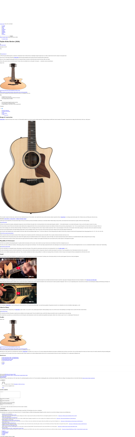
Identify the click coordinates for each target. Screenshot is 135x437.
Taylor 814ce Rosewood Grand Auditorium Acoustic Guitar (10, 90)
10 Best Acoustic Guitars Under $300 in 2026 (9, 425)
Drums (3, 30)
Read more (67, 415)
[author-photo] (3, 376)
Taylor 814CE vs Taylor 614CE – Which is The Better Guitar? (15, 218)
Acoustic (3, 25)
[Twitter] (5, 50)
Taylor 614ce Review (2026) (7, 360)
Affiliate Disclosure (5, 431)
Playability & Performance (6, 111)
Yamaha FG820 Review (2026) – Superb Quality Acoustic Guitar (12, 428)
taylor (3, 363)
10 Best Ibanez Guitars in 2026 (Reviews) (9, 422)
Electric (3, 26)
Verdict (3, 114)
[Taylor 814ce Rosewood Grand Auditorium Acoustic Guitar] (13, 89)
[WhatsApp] (13, 50)
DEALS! (3, 34)
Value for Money (4, 113)
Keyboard (3, 29)
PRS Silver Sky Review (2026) (10, 374)
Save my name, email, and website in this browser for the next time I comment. (14, 406)
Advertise (3, 433)
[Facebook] (1, 50)
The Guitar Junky (3, 377)
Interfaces (3, 32)
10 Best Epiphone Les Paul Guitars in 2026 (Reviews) (11, 420)
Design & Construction (5, 110)
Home (1, 37)
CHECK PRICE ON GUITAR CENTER (20, 92)
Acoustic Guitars (5, 37)
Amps (3, 28)
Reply (3, 387)
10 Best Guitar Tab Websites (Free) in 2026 (9, 414)
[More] (17, 50)
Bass (3, 27)
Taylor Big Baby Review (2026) (7, 359)
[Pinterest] (9, 50)
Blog (3, 33)
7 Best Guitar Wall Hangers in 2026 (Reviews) (9, 417)
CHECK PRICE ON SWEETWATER (6, 92)
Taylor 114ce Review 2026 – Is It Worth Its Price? (10, 358)
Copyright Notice (5, 432)
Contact (3, 434)
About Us (3, 430)
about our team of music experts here (88, 378)
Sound (3, 112)
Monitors (3, 31)
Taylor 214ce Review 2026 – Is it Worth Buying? (10, 357)
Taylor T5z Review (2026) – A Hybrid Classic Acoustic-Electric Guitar (16, 375)
